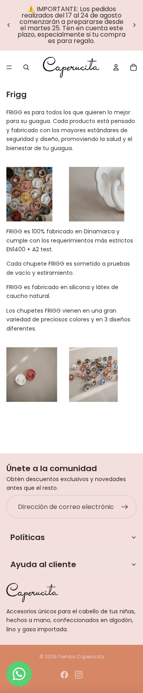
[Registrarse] (124, 507)
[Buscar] (26, 67)
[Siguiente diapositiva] (134, 25)
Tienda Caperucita (81, 656)
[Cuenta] (116, 67)
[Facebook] (64, 674)
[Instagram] (78, 674)
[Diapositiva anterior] (8, 25)
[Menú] (9, 67)
